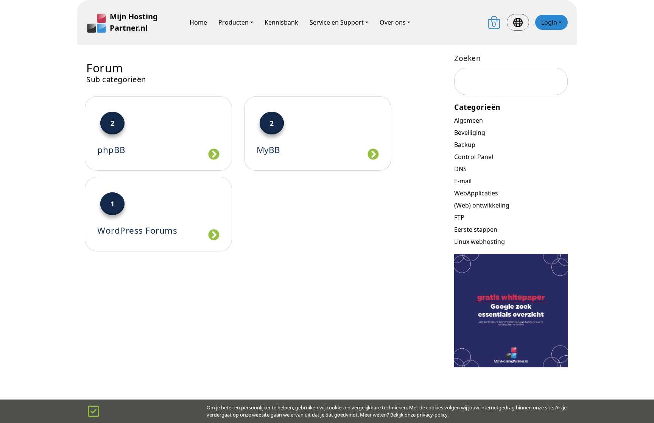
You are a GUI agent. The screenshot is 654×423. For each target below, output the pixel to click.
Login (549, 22)
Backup (464, 144)
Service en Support (337, 22)
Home (198, 22)
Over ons (393, 22)
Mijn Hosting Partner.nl (134, 22)
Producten (233, 22)
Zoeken (467, 58)
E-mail (463, 181)
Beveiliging (469, 132)
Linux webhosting (479, 241)
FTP (459, 217)
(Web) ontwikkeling (481, 205)
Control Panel (473, 157)
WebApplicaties (476, 193)
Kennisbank (281, 22)
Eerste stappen (475, 229)
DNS (460, 169)
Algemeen (468, 120)
